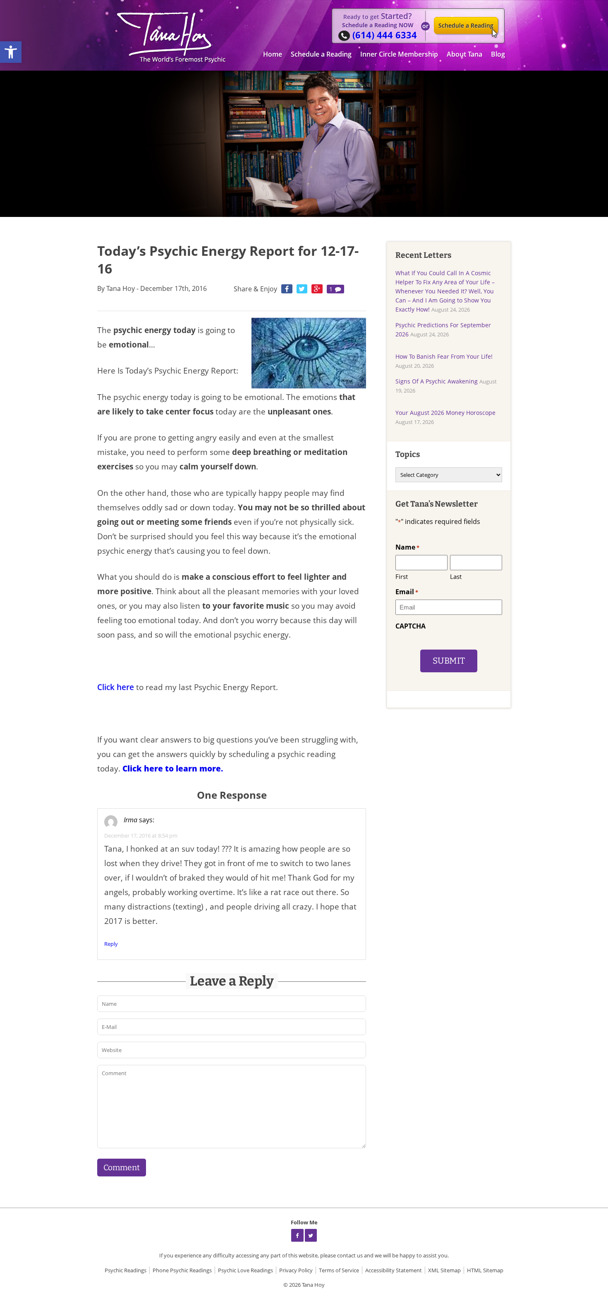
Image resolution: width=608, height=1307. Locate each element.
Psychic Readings (125, 1270)
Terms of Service (339, 1270)
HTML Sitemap (485, 1270)
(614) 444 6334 (384, 35)
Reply (111, 944)
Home (272, 54)
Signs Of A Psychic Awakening (436, 381)
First (401, 576)
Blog (498, 54)
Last (456, 576)
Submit (449, 661)
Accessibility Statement (393, 1270)
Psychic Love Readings (245, 1270)
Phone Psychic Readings (182, 1270)
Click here (116, 687)
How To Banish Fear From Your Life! (444, 356)
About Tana (464, 54)
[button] (11, 52)
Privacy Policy (296, 1270)
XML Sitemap (444, 1270)
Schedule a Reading (465, 25)
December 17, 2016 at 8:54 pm (140, 835)
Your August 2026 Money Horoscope (445, 413)
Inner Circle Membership (399, 54)
